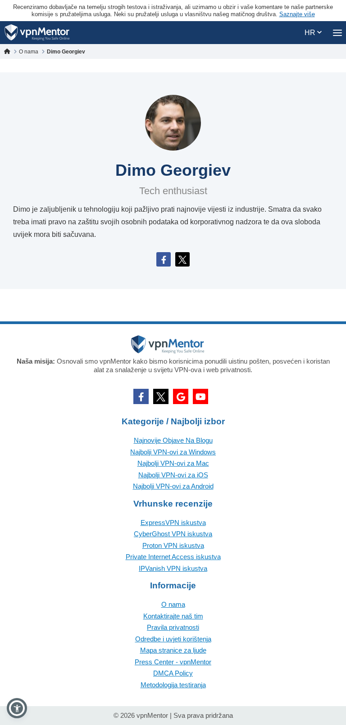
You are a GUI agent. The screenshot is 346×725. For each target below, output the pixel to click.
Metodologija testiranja (173, 685)
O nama (173, 604)
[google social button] (180, 396)
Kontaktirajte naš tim (173, 616)
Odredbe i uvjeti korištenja (173, 639)
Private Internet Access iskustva (173, 556)
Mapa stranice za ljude (173, 650)
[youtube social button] (200, 396)
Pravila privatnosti (173, 627)
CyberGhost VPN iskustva (173, 534)
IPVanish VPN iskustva (173, 568)
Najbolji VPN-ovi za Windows (173, 452)
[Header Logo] (37, 32)
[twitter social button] (160, 396)
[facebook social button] (141, 396)
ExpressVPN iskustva (173, 522)
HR (311, 32)
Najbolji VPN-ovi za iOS (173, 475)
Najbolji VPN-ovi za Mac (173, 463)
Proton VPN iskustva (173, 545)
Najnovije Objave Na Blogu (173, 440)
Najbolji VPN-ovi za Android (173, 486)
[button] (17, 708)
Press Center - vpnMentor (173, 662)
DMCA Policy (173, 673)
